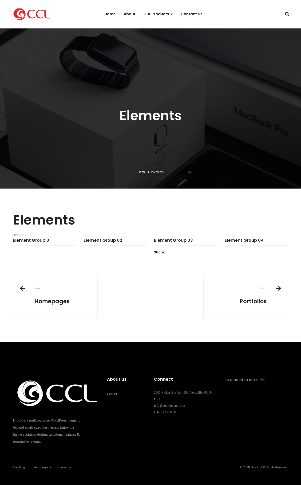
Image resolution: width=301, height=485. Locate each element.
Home (142, 172)
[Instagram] (178, 425)
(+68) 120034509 (165, 412)
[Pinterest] (200, 425)
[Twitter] (159, 261)
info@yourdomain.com (169, 405)
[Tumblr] (166, 261)
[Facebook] (155, 261)
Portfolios (253, 296)
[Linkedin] (162, 261)
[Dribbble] (189, 425)
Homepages (52, 296)
